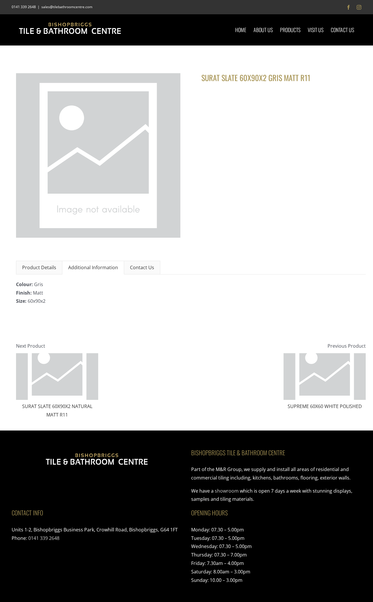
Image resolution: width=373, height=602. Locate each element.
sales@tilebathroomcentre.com (66, 6)
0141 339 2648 (43, 538)
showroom (227, 491)
